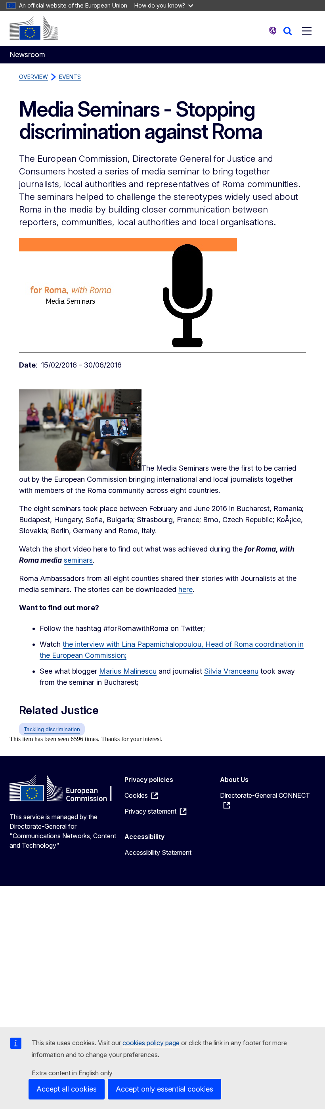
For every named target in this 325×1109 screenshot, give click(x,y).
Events (70, 76)
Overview (33, 76)
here (185, 589)
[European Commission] (34, 28)
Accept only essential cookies (164, 1089)
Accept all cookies (66, 1089)
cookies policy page (151, 1043)
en (272, 31)
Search (287, 31)
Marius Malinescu (128, 671)
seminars (78, 560)
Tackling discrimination (52, 729)
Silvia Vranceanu (231, 671)
